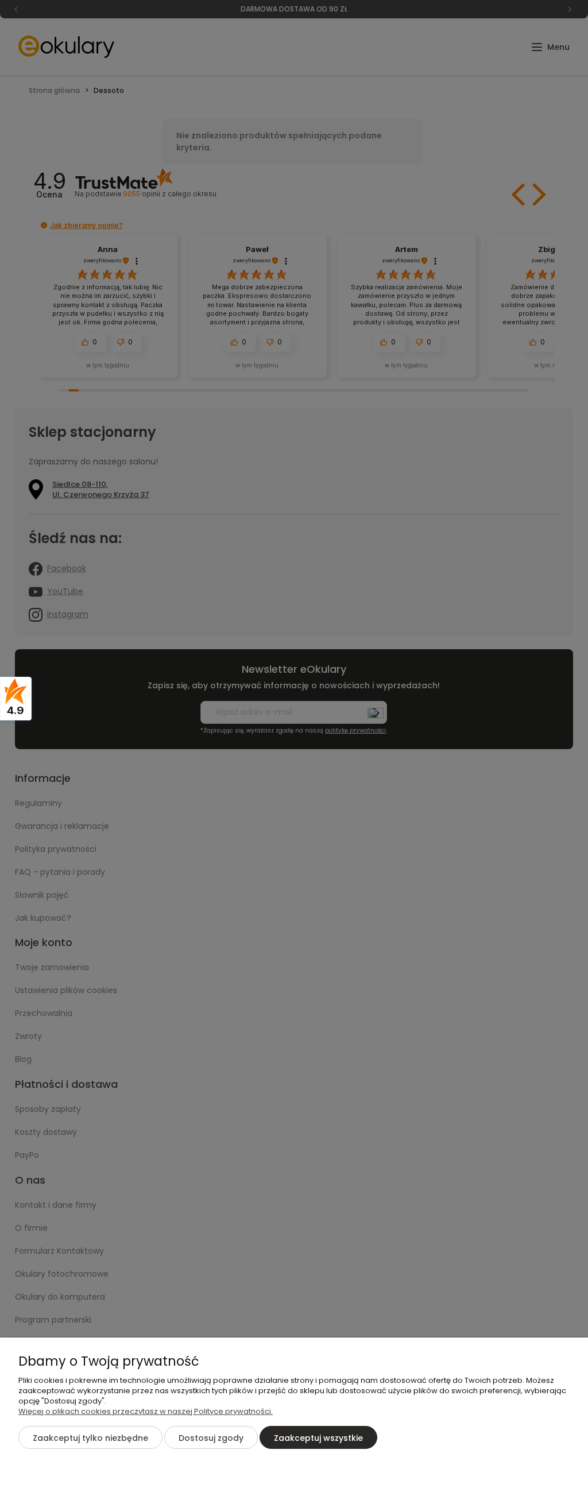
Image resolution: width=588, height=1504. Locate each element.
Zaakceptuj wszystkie (318, 1438)
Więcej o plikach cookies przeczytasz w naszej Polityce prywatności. (145, 1411)
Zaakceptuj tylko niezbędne (90, 1438)
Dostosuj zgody (211, 1438)
